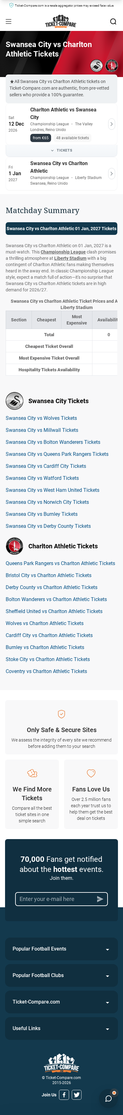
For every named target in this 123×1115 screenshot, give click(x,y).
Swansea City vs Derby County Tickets (48, 526)
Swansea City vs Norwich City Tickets (47, 502)
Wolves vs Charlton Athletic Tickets (45, 623)
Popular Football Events (39, 949)
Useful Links (26, 1028)
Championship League (63, 251)
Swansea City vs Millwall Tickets (42, 430)
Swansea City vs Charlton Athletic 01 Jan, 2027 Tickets (61, 228)
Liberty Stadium (70, 258)
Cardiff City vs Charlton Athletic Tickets (49, 635)
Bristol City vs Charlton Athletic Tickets (48, 575)
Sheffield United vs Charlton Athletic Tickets (54, 611)
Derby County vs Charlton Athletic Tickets (51, 587)
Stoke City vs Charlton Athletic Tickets (48, 659)
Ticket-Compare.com (36, 1002)
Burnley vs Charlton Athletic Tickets (45, 647)
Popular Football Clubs (38, 975)
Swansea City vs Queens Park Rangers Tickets (57, 454)
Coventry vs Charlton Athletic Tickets (46, 671)
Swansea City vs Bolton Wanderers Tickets (53, 442)
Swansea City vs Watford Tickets (42, 478)
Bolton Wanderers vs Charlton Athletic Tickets (56, 599)
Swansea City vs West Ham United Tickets (52, 490)
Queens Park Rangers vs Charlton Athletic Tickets (60, 563)
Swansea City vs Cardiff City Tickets (46, 466)
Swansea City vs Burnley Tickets (42, 514)
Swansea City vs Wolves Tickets (41, 418)
